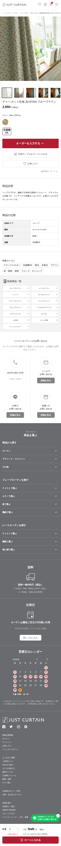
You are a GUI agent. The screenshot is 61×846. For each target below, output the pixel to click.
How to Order (7, 765)
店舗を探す (6, 803)
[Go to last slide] (44, 659)
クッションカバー (15, 326)
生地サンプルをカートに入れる (32, 154)
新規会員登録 (7, 735)
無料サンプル (7, 772)
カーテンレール (15, 314)
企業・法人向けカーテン (12, 795)
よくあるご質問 (8, 758)
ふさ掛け (15, 320)
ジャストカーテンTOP (9, 13)
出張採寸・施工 (8, 806)
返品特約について (48, 171)
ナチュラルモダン (12, 265)
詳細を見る (46, 380)
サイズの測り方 (8, 768)
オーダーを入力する (28, 143)
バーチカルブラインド (44, 307)
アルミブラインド (15, 307)
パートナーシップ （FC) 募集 (15, 817)
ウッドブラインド (44, 301)
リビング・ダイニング (31, 271)
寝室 (17, 271)
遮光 (37, 265)
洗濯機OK (6, 131)
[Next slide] (47, 659)
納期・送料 (6, 779)
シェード (15, 294)
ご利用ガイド (7, 761)
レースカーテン (44, 288)
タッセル (44, 314)
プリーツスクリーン (15, 301)
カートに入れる (32, 840)
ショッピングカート (10, 749)
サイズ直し (6, 783)
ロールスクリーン (44, 294)
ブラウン (55, 265)
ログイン (45, 4)
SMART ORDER (9, 810)
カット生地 (24, 13)
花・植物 (8, 271)
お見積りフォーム (9, 775)
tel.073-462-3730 (15, 373)
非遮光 (45, 265)
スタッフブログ (8, 814)
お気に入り (39, 4)
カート (52, 3)
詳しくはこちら (30, 638)
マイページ (6, 742)
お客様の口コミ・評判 (11, 791)
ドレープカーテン (15, 288)
